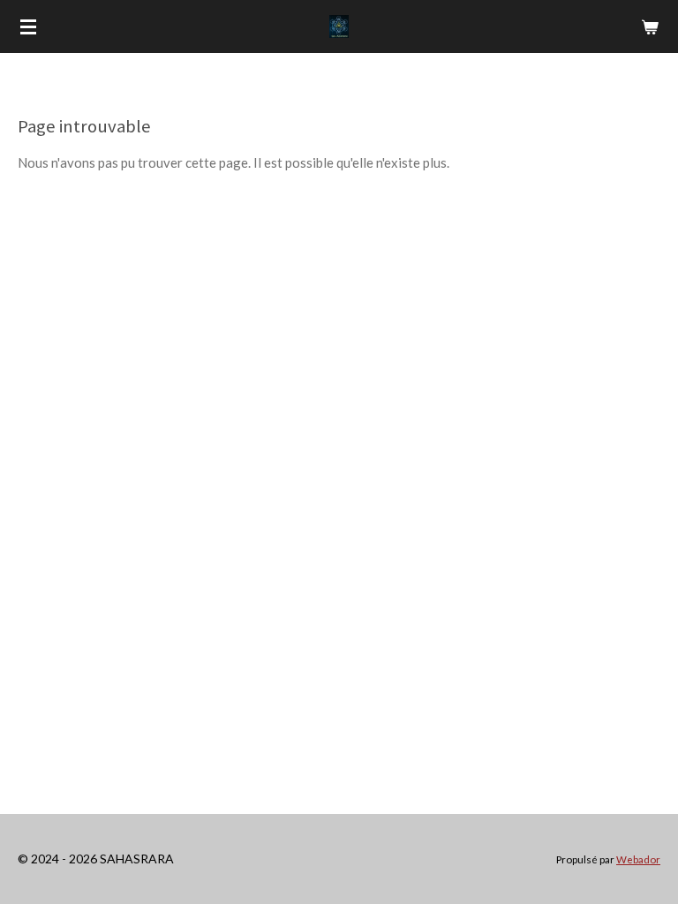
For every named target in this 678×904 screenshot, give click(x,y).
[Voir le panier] (649, 26)
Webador (638, 859)
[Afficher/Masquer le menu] (28, 26)
